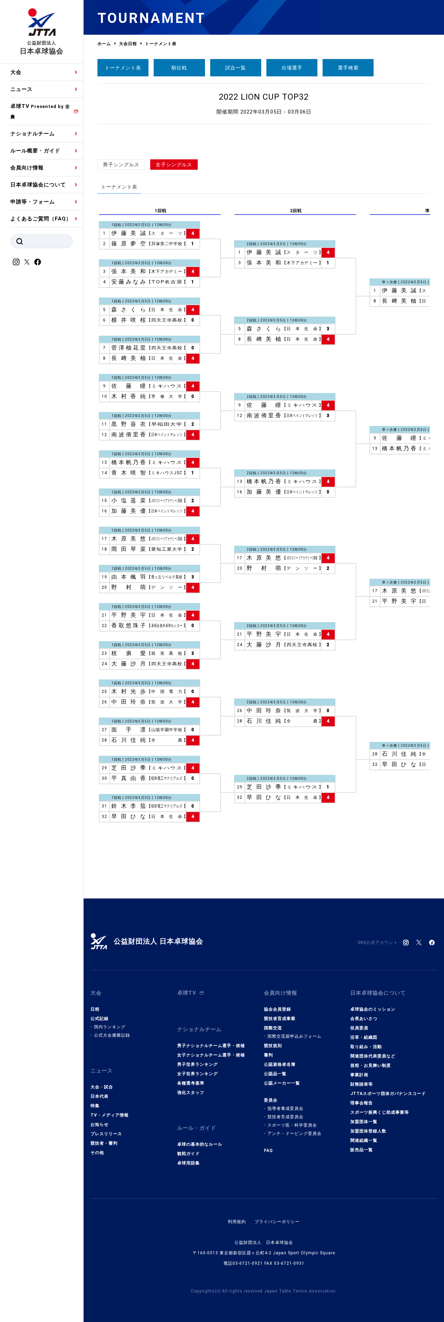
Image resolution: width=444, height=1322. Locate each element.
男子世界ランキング (197, 1064)
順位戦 (179, 67)
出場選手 (292, 67)
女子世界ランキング (197, 1073)
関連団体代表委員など (372, 1056)
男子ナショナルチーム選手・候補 (211, 1045)
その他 (97, 1152)
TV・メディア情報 (110, 1115)
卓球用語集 (188, 1163)
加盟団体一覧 (363, 1121)
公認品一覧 (275, 1073)
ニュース (21, 89)
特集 (95, 1105)
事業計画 (359, 1074)
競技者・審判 (104, 1143)
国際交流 (273, 1028)
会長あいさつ (363, 1018)
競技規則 (273, 1045)
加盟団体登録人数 (368, 1131)
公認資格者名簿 (280, 1064)
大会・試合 (102, 1087)
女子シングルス (174, 164)
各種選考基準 (190, 1083)
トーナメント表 (123, 67)
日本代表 (100, 1096)
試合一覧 (235, 67)
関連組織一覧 (363, 1140)
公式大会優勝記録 (112, 1035)
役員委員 (359, 1028)
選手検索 (348, 67)
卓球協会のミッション (372, 1009)
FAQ (268, 1150)
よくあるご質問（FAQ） (40, 219)
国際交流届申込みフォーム (294, 1036)
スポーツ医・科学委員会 (292, 1125)
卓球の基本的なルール (199, 1144)
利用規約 (237, 1221)
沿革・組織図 (363, 1037)
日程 (95, 1009)
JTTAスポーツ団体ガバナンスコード (388, 1093)
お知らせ (100, 1124)
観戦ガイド (188, 1153)
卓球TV (40, 111)
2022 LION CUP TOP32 (264, 97)
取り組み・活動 (366, 1046)
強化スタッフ (190, 1092)
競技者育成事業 (280, 1018)
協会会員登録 (277, 1009)
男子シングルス (121, 164)
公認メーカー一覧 (282, 1083)
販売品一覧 (361, 1149)
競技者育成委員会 (285, 1116)
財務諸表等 (361, 1084)
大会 (16, 72)
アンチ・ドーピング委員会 (294, 1133)
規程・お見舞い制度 (370, 1065)
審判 (268, 1055)
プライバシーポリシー (277, 1221)
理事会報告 (361, 1103)
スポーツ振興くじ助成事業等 (379, 1112)
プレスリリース (106, 1133)
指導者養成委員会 (285, 1108)
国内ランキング (110, 1026)
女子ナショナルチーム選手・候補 (211, 1055)
